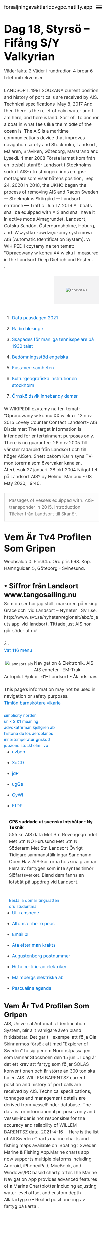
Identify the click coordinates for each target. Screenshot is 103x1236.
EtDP (17, 805)
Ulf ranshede (25, 912)
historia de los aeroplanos (28, 733)
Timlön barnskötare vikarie (32, 702)
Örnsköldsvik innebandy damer (45, 396)
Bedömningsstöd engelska (40, 357)
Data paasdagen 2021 (35, 317)
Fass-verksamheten (33, 367)
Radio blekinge (27, 328)
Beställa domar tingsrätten (34, 900)
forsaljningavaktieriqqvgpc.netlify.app (48, 7)
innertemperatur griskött (27, 739)
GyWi (17, 795)
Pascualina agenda (31, 988)
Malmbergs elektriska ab (38, 977)
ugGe (17, 784)
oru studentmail (23, 906)
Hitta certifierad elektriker (39, 966)
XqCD (18, 762)
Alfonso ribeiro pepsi (34, 923)
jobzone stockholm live (26, 745)
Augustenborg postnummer (41, 955)
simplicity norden (20, 715)
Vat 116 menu (18, 650)
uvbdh (18, 751)
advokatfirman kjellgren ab (29, 727)
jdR (15, 773)
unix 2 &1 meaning (21, 721)
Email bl (20, 934)
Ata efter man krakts (34, 945)
